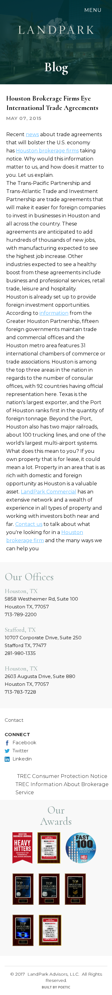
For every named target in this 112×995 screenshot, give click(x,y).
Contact (14, 720)
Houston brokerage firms (47, 151)
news (32, 134)
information (54, 313)
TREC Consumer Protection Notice (62, 776)
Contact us (28, 524)
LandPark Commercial (48, 492)
